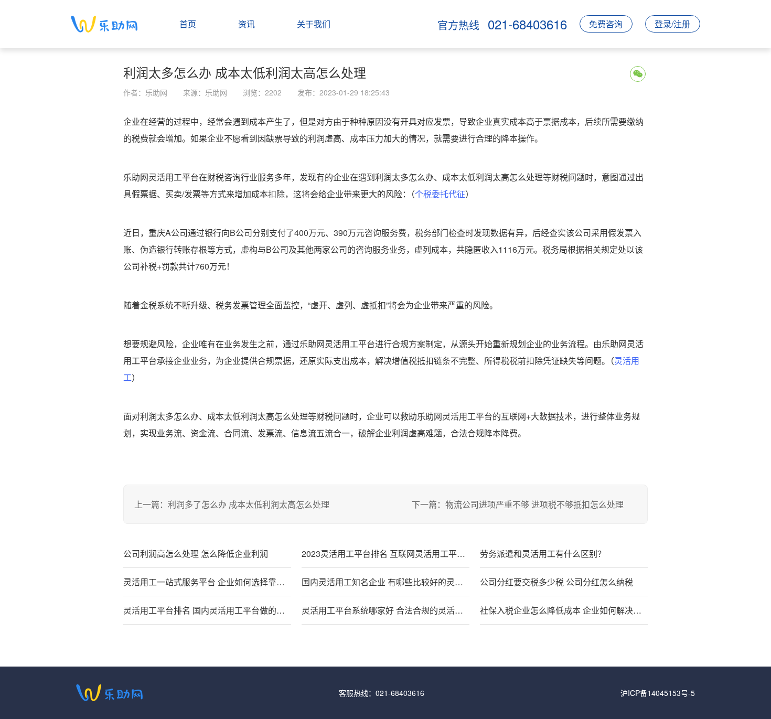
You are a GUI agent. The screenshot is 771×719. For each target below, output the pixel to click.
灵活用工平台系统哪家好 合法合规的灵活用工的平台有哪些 (385, 610)
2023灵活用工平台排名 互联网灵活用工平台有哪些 (385, 554)
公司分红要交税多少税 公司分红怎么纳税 (556, 582)
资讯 (246, 24)
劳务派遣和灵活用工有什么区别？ (543, 554)
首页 (187, 24)
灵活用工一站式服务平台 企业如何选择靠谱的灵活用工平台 (207, 582)
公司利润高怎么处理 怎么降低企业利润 (195, 554)
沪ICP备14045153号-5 (657, 693)
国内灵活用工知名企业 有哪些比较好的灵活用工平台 (385, 582)
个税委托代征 (440, 194)
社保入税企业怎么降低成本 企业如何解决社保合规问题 (564, 610)
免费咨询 (606, 24)
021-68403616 (400, 693)
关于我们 (313, 24)
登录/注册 (672, 24)
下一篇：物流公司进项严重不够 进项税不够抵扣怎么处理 (518, 504)
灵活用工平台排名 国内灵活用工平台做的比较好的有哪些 (207, 610)
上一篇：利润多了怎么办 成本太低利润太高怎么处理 (231, 504)
